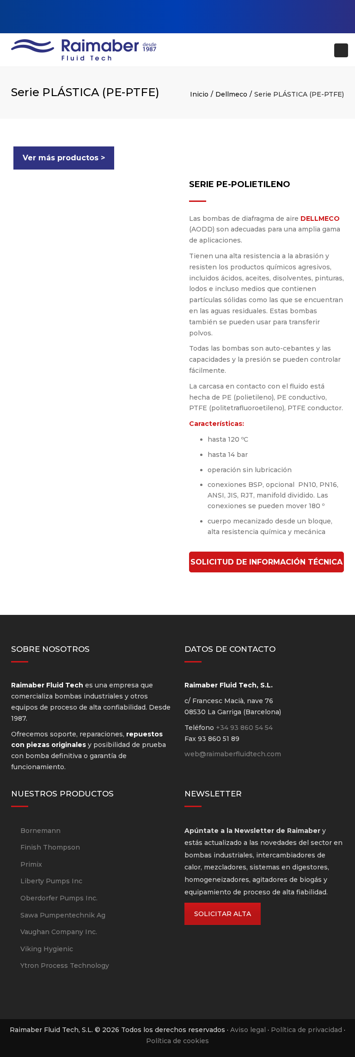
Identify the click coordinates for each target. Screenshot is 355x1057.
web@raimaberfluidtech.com (232, 754)
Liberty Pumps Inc (51, 881)
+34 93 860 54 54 (244, 727)
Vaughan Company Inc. (58, 932)
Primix (31, 864)
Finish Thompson (50, 847)
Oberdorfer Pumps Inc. (59, 898)
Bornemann (40, 830)
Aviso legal (248, 1030)
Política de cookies (177, 1041)
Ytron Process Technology (64, 965)
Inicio (199, 94)
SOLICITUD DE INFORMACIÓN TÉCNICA (266, 562)
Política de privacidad (306, 1030)
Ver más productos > (64, 157)
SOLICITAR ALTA (222, 914)
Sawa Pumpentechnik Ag (62, 915)
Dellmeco (231, 94)
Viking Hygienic (46, 949)
